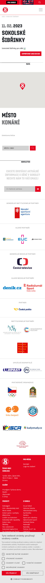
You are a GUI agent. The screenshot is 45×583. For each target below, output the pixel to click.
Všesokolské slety (30, 510)
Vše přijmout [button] (11, 573)
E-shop (5, 497)
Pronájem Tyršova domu (11, 490)
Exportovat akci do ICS (31, 54)
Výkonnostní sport (30, 520)
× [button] (42, 534)
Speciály (26, 527)
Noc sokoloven (8, 527)
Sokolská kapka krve (10, 529)
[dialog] (22, 557)
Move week (6, 510)
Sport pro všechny (30, 517)
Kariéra (25, 515)
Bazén (4, 492)
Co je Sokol (27, 506)
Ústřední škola (28, 522)
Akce (3, 17)
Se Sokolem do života (10, 531)
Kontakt (26, 464)
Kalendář (26, 524)
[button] (22, 86)
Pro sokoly (11, 2)
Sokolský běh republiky (11, 520)
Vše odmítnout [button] (32, 573)
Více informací (38, 549)
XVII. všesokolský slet (10, 508)
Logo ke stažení (29, 466)
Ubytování (6, 494)
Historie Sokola (29, 508)
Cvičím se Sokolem (9, 517)
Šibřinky (5, 524)
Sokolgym (6, 506)
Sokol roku (6, 522)
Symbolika (27, 513)
